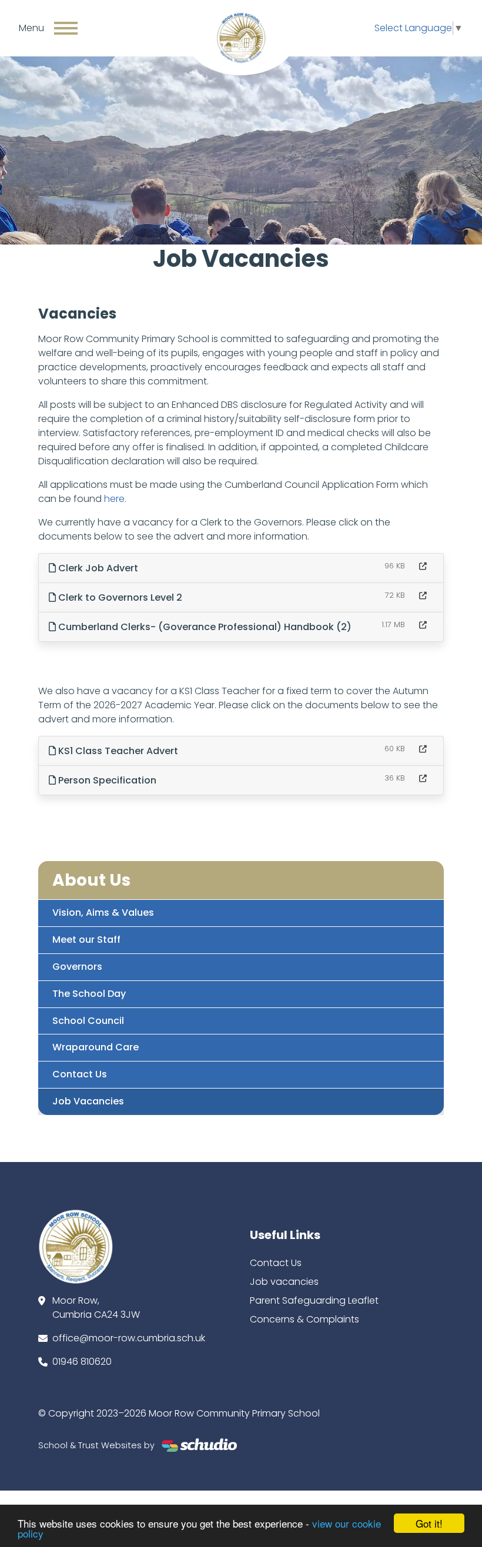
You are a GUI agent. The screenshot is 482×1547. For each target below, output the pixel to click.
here (114, 498)
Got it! (429, 1523)
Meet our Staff (86, 939)
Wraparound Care (95, 1047)
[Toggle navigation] (65, 28)
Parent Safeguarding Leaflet (314, 1300)
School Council (88, 1020)
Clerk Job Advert (97, 568)
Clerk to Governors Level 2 (119, 597)
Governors (77, 966)
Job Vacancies (88, 1101)
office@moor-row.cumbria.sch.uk (128, 1338)
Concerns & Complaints (304, 1319)
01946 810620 (82, 1361)
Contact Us (79, 1074)
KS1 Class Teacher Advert (117, 751)
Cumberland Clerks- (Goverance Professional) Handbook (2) (204, 627)
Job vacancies (284, 1281)
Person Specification (106, 780)
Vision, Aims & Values (103, 912)
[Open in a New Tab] (423, 566)
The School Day (89, 993)
